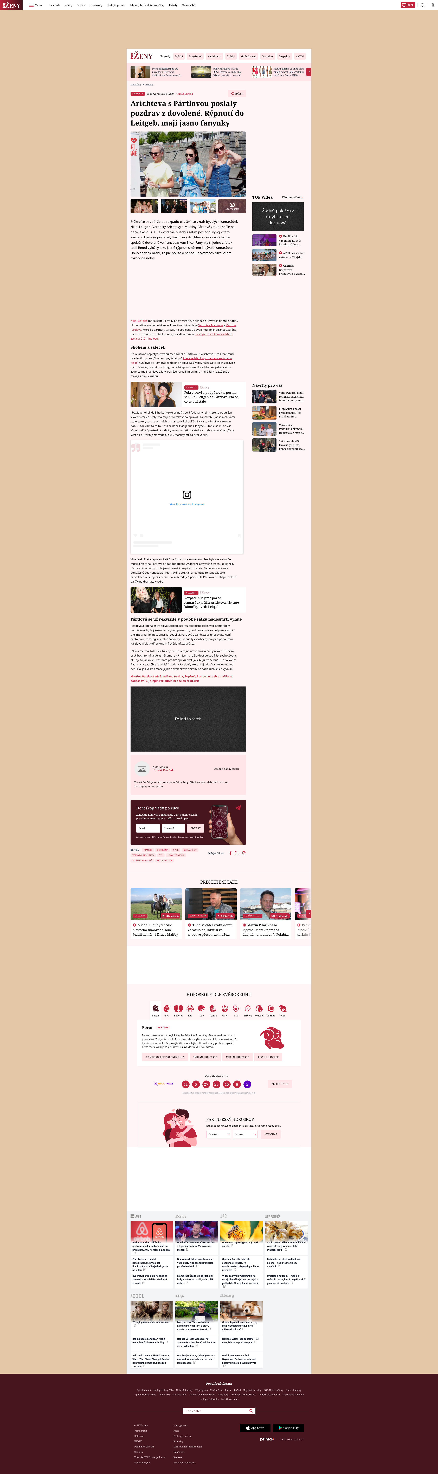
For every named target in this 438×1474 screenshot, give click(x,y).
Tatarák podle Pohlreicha (202, 1394)
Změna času (216, 1390)
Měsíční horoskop (237, 1057)
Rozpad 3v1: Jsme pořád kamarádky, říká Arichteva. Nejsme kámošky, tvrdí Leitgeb (211, 602)
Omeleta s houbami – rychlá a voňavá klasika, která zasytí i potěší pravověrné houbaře (286, 1280)
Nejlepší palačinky (209, 1399)
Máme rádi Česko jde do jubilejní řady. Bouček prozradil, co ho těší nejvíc (195, 1280)
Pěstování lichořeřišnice (243, 1394)
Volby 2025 (164, 1394)
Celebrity (55, 5)
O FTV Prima (141, 1425)
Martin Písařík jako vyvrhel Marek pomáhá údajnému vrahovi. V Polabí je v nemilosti (264, 932)
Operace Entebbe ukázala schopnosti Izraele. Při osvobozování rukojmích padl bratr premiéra (241, 1264)
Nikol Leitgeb (139, 321)
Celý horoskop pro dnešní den (165, 1057)
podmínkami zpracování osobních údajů (185, 837)
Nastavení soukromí (184, 1462)
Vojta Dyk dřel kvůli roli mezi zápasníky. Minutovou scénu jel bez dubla (292, 396)
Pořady (173, 5)
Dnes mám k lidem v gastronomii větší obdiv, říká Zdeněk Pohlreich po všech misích (195, 1263)
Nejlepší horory (184, 1390)
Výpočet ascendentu (269, 1394)
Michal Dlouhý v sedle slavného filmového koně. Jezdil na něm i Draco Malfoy (155, 929)
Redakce (177, 1457)
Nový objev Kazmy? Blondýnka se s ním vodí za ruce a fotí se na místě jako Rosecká (196, 1359)
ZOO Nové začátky (273, 1390)
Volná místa (140, 1430)
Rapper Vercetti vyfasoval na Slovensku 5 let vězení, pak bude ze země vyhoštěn (196, 1343)
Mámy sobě (188, 5)
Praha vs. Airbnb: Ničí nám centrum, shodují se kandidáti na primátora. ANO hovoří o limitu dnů (151, 1246)
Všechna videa (291, 197)
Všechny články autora (227, 768)
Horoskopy (95, 5)
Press (176, 1430)
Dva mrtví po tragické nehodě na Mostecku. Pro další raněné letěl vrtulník (150, 1280)
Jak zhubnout (144, 1390)
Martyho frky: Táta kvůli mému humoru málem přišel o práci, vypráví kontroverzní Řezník (193, 1326)
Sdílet (238, 94)
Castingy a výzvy (182, 1436)
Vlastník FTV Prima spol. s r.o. (149, 1457)
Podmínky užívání (144, 1446)
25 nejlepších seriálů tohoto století (151, 1322)
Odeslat (196, 828)
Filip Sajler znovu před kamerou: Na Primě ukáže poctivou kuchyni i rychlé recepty (290, 413)
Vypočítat (271, 1134)
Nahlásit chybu (142, 1462)
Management (180, 1425)
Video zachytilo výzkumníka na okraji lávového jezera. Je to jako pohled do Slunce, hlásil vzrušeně (240, 1280)
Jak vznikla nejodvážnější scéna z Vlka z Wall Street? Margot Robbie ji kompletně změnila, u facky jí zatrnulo (150, 1361)
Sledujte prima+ (116, 5)
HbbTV (138, 1441)
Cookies (138, 1451)
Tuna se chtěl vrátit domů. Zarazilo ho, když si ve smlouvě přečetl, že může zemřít (210, 932)
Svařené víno (179, 1394)
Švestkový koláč (230, 1399)
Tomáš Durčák (184, 93)
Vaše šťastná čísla (216, 1076)
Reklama (139, 1436)
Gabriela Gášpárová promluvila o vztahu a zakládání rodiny (291, 271)
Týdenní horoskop (205, 1057)
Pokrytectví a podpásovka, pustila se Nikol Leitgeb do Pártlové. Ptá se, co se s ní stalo (211, 396)
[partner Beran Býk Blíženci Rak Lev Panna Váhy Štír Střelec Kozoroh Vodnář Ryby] (245, 1134)
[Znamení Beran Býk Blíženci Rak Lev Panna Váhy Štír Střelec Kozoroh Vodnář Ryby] (173, 828)
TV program (201, 1390)
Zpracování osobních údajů (187, 1446)
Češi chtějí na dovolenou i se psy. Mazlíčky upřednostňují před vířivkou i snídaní (240, 1326)
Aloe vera (223, 1394)
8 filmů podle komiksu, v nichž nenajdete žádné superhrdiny (148, 1341)
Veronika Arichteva (210, 325)
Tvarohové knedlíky (293, 1394)
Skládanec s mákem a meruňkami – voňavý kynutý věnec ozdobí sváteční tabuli (286, 1246)
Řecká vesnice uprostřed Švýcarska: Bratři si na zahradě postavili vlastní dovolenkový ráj (239, 1359)
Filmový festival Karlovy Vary (147, 5)
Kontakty (178, 1441)
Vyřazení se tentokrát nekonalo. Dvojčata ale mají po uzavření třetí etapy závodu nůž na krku (291, 429)
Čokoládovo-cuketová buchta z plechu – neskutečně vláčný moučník (283, 1263)
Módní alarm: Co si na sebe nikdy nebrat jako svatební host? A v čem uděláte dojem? (289, 73)
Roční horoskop (268, 1057)
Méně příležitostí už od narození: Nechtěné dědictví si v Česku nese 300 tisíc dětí (167, 73)
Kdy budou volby (252, 1390)
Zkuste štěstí (280, 1083)
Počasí (237, 1390)
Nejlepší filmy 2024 (163, 1390)
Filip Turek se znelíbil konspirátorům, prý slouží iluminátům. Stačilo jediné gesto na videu (150, 1264)
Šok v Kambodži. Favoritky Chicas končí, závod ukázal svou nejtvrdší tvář (291, 445)
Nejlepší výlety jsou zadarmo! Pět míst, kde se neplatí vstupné (240, 1341)
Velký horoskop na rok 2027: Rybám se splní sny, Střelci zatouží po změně (227, 72)
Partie (228, 1390)
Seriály (81, 5)
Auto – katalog (293, 1390)
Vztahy (69, 5)
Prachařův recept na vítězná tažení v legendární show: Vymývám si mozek (196, 1246)
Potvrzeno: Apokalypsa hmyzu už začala (240, 1244)
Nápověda (178, 1451)
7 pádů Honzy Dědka (145, 1394)
